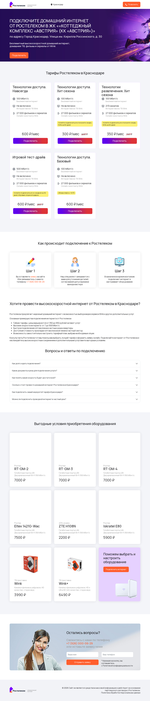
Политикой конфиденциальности (118, 665)
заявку (33, 276)
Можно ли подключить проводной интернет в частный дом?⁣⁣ (39, 399)
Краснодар (58, 4)
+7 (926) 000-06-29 (35, 281)
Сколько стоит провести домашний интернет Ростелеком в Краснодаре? (45, 385)
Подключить (19, 55)
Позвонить (133, 4)
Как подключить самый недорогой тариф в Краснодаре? (37, 392)
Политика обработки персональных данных (120, 692)
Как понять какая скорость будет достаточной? (34, 377)
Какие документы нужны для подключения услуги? (34, 370)
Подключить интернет (116, 569)
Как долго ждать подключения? (26, 363)
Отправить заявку (82, 662)
